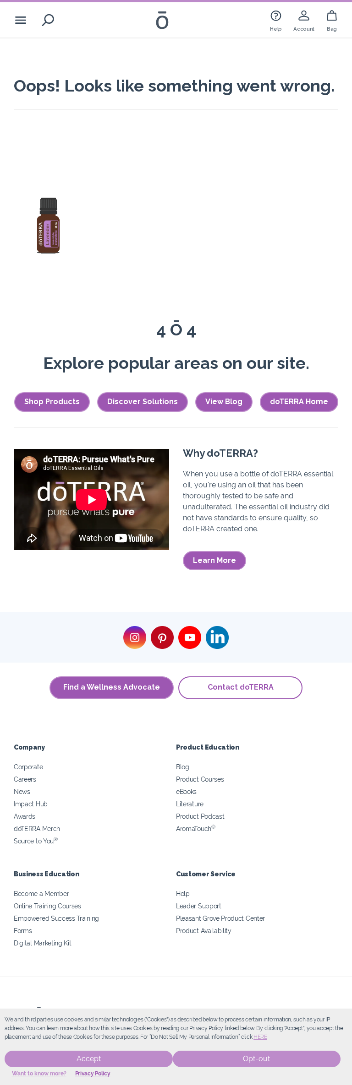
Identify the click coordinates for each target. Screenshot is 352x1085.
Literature (190, 804)
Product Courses (200, 779)
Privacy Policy (92, 1073)
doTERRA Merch (37, 828)
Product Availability (203, 930)
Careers (25, 779)
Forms (23, 930)
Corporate (28, 767)
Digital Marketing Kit (43, 943)
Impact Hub (31, 804)
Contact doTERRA (241, 687)
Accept (89, 1058)
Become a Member (41, 893)
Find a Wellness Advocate (111, 687)
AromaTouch (195, 828)
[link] (276, 20)
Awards (24, 816)
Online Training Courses (47, 906)
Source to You (36, 841)
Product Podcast (200, 816)
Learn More (214, 560)
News (22, 791)
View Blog (223, 401)
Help (183, 893)
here (260, 1037)
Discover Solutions (142, 401)
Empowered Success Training (56, 918)
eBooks (186, 791)
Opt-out (256, 1058)
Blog (182, 767)
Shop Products (52, 401)
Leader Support (198, 906)
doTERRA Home (299, 401)
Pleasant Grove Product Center (220, 918)
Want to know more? (39, 1073)
